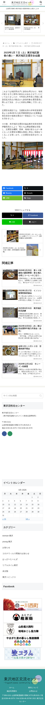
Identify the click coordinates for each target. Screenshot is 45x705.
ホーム (11, 688)
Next (43, 23)
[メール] (10, 433)
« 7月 (4, 519)
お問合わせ (33, 691)
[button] (33, 222)
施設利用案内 (12, 691)
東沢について (33, 688)
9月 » (28, 519)
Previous (2, 23)
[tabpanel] (13, 23)
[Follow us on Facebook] (4, 433)
